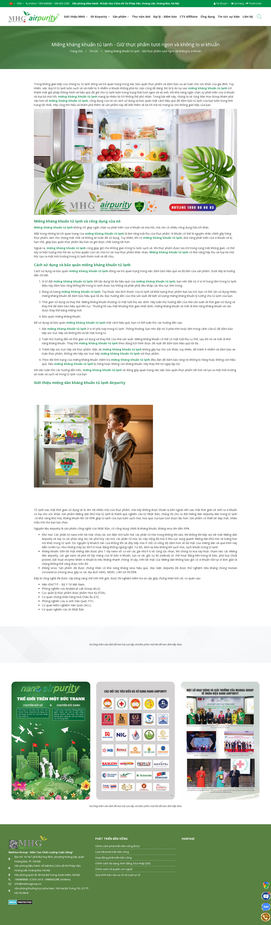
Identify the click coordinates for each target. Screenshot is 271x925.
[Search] (259, 17)
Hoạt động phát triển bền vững (113, 857)
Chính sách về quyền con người (114, 869)
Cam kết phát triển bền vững (112, 852)
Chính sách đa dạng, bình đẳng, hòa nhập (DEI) (122, 863)
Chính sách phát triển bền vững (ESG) (117, 846)
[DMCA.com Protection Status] (21, 902)
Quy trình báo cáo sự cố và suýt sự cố (117, 875)
